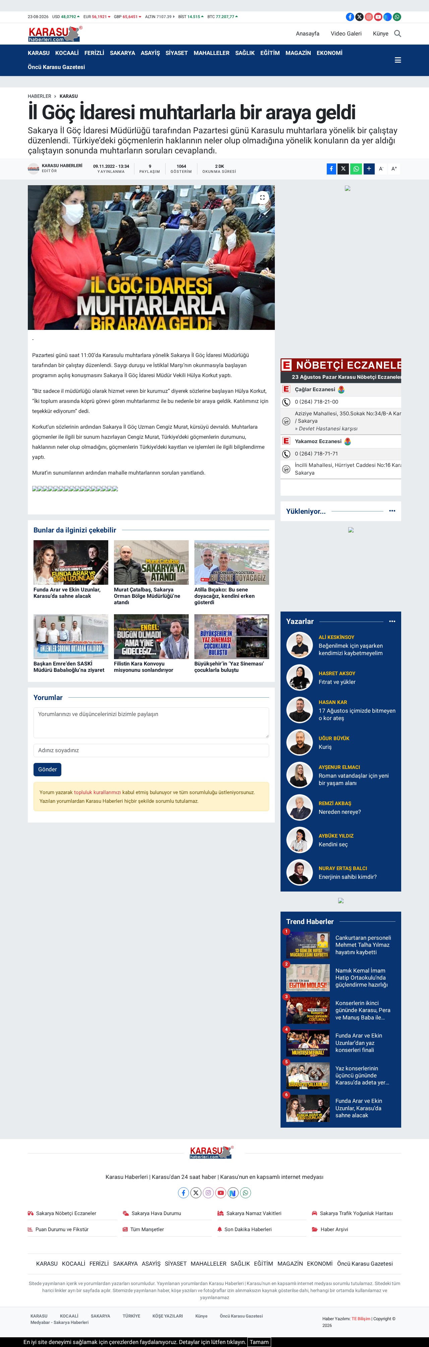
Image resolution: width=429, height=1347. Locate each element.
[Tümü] (392, 511)
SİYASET (177, 53)
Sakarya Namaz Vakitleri (254, 1213)
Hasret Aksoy (337, 673)
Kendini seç (333, 844)
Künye (380, 33)
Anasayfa (307, 33)
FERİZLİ (94, 53)
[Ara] (397, 33)
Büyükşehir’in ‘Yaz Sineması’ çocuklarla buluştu (229, 666)
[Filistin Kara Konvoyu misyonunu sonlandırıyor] (151, 636)
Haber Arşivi (334, 1229)
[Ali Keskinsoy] (299, 644)
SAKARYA (122, 53)
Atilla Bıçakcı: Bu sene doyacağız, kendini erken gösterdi (224, 596)
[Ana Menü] (398, 60)
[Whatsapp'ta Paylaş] (356, 168)
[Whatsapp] (245, 1192)
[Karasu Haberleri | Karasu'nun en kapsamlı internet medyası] (59, 33)
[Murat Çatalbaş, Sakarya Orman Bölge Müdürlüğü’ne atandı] (151, 562)
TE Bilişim (361, 1318)
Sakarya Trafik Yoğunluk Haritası (356, 1213)
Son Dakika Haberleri (248, 1229)
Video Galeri (346, 33)
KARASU (39, 53)
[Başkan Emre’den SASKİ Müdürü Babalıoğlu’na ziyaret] (71, 636)
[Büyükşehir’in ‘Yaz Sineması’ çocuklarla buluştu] (231, 636)
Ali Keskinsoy (336, 637)
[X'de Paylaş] (343, 168)
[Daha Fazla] (369, 168)
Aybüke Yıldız (336, 836)
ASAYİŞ (150, 53)
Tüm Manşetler (147, 1229)
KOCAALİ (67, 53)
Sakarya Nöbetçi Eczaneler (66, 1213)
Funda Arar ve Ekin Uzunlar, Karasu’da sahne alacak (67, 592)
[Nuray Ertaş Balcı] (299, 872)
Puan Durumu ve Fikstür (62, 1229)
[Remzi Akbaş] (299, 807)
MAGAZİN (298, 53)
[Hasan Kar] (299, 709)
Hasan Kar (333, 702)
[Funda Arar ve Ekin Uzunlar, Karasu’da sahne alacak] (71, 562)
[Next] (233, 1192)
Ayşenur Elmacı (339, 767)
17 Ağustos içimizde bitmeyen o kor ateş (357, 714)
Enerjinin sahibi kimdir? (348, 876)
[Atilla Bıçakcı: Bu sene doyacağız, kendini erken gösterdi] (231, 562)
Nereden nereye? (340, 811)
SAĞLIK (245, 53)
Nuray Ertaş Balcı (343, 868)
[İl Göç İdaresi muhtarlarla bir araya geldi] (151, 257)
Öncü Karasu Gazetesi (56, 67)
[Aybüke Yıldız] (299, 839)
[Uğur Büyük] (299, 742)
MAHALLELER (212, 53)
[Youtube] (220, 1192)
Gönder (47, 769)
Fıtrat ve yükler (337, 682)
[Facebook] (183, 1192)
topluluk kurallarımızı (98, 792)
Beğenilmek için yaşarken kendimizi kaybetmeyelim (351, 649)
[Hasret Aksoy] (299, 677)
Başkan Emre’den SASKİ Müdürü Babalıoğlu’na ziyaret (69, 666)
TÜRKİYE (131, 1316)
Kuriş (325, 746)
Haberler (39, 96)
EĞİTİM (270, 53)
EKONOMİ (330, 53)
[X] (195, 1192)
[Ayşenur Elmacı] (299, 774)
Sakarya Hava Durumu (156, 1213)
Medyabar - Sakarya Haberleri (59, 1322)
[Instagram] (208, 1192)
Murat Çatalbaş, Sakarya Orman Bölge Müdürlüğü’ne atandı (147, 596)
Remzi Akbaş (335, 803)
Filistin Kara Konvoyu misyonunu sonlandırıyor (143, 666)
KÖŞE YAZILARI (167, 1316)
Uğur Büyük (334, 738)
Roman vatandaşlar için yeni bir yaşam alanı (354, 779)
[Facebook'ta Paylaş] (331, 168)
